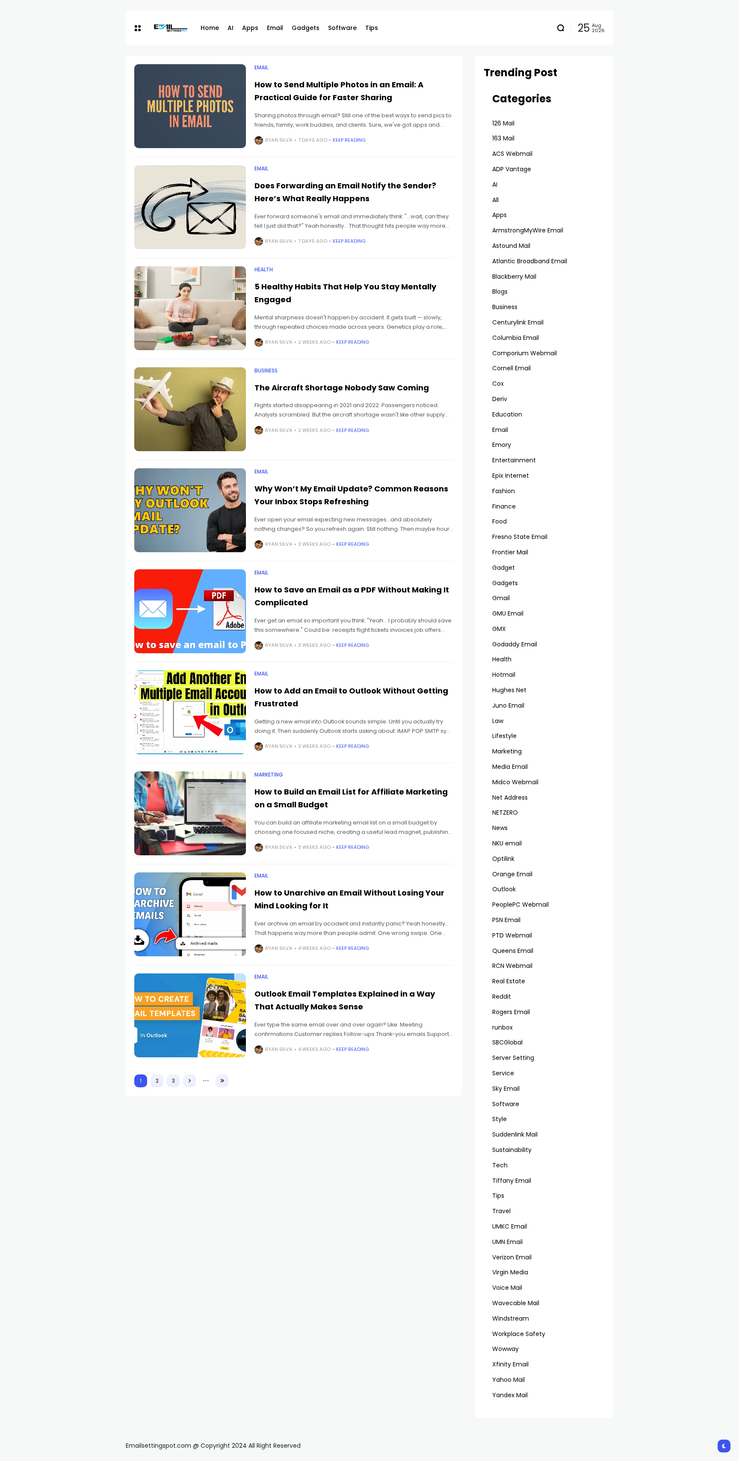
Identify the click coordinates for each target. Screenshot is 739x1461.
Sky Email (506, 1088)
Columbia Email (515, 337)
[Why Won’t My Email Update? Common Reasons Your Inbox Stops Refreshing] (190, 510)
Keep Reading (349, 140)
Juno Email (508, 705)
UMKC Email (509, 1226)
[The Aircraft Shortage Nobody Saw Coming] (190, 409)
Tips (498, 1195)
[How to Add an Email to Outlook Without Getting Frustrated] (190, 712)
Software (505, 1104)
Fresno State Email (519, 537)
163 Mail (503, 138)
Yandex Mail (510, 1395)
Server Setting (513, 1057)
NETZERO (505, 812)
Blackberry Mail (514, 276)
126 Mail (503, 123)
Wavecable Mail (515, 1303)
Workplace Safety (518, 1334)
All (495, 200)
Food (499, 521)
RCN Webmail (512, 965)
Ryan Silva (279, 140)
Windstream (510, 1318)
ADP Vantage (511, 169)
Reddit (501, 996)
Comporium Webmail (524, 353)
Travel (501, 1211)
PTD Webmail (512, 935)
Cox (498, 383)
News (500, 828)
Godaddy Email (514, 644)
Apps (499, 215)
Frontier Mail (510, 552)
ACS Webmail (512, 153)
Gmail (501, 598)
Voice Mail (507, 1287)
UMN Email (507, 1242)
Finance (504, 506)
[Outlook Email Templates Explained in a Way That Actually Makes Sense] (190, 1015)
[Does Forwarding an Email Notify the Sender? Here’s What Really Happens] (190, 207)
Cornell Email (511, 368)
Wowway (505, 1349)
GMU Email (507, 613)
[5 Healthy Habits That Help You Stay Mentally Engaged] (190, 308)
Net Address (510, 797)
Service (503, 1073)
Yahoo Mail (508, 1379)
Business (266, 370)
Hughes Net (509, 690)
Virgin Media (510, 1272)
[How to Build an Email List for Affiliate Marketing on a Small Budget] (190, 813)
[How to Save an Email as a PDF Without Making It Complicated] (190, 611)
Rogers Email (511, 1012)
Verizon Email (512, 1257)
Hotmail (503, 674)
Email (261, 67)
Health (263, 269)
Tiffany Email (511, 1180)
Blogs (500, 291)
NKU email (507, 843)
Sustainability (512, 1150)
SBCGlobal (507, 1042)
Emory (501, 444)
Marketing (268, 774)
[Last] (222, 1080)
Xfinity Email (510, 1364)
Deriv (499, 399)
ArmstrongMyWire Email (527, 230)
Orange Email (512, 874)
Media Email (510, 766)
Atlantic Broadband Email (529, 261)
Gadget (503, 567)
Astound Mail (511, 245)
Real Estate (508, 981)
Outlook (504, 889)
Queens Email (512, 950)
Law (497, 721)
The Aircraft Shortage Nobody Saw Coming (341, 387)
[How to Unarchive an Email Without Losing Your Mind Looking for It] (190, 914)
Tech (500, 1165)
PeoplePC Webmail (520, 904)
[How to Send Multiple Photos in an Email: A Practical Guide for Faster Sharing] (190, 106)
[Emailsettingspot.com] (171, 28)
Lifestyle (504, 736)
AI (494, 184)
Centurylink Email (518, 322)
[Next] (189, 1080)
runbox (502, 1027)
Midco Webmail (515, 782)
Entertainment (514, 460)
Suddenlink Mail (515, 1134)
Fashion (503, 491)
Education (507, 414)
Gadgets (505, 583)
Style (499, 1119)
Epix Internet (510, 475)
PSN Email (506, 920)
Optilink (503, 858)
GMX (499, 629)
